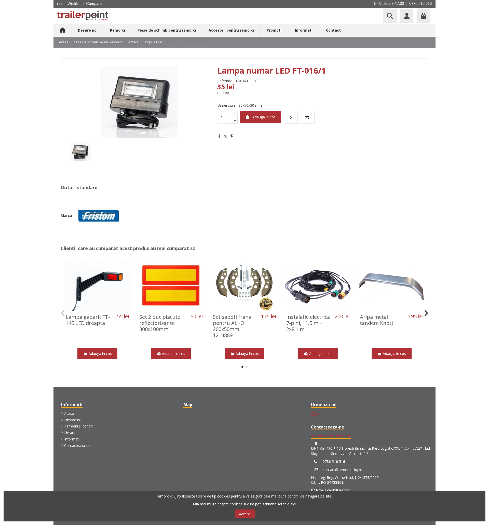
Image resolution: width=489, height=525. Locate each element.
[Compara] (97, 309)
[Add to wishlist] (290, 117)
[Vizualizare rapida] (104, 309)
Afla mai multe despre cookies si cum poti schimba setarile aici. (244, 504)
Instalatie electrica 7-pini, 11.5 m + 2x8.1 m (308, 323)
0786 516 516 (420, 3)
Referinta (224, 80)
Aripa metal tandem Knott (376, 319)
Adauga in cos (264, 117)
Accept (244, 514)
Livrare (69, 432)
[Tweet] (225, 136)
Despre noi (73, 419)
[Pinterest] (231, 136)
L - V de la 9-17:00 (389, 3)
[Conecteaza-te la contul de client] (406, 16)
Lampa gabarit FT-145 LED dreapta (88, 319)
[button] (242, 367)
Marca (66, 215)
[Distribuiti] (219, 136)
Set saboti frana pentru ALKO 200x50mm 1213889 (232, 326)
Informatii (72, 439)
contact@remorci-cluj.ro (342, 469)
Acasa (69, 413)
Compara (94, 3)
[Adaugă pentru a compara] (307, 117)
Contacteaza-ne (77, 445)
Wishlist (74, 3)
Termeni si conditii (79, 426)
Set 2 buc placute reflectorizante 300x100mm (159, 323)
